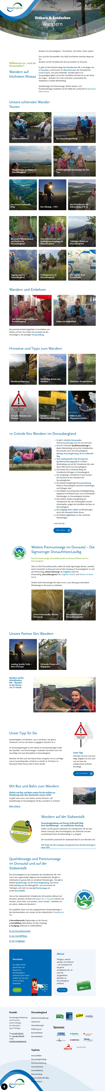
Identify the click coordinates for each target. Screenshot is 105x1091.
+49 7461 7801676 (18, 1036)
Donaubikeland (37, 1071)
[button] (102, 5)
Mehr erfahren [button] (14, 806)
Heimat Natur (36, 1082)
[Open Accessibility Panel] (4, 1086)
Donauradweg (36, 1074)
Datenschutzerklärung (39, 1018)
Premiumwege (41, 888)
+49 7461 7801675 (17, 1033)
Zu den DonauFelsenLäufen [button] (19, 931)
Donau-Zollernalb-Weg (40, 1078)
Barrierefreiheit (36, 1037)
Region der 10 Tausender (45, 899)
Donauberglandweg (38, 1059)
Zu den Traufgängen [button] (17, 941)
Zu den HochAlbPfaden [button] (18, 936)
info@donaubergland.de (17, 1041)
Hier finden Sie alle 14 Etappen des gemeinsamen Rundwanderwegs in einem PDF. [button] (68, 846)
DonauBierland (37, 1067)
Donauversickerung (38, 1063)
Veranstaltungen (37, 1026)
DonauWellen (36, 1056)
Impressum (35, 1022)
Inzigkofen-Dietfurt (68, 575)
